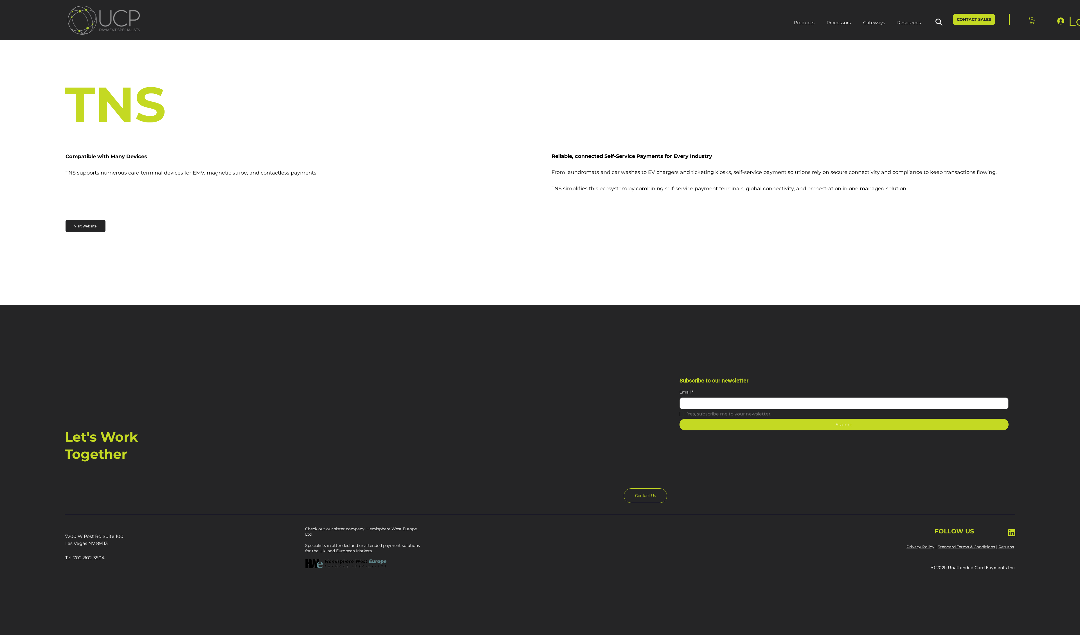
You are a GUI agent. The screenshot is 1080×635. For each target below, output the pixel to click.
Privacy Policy (920, 546)
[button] (804, 23)
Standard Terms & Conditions (966, 546)
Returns (1006, 546)
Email (686, 392)
